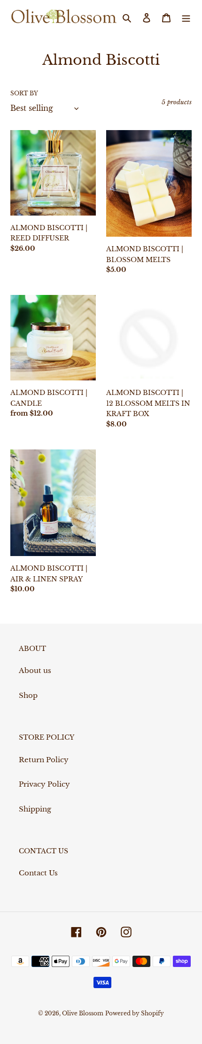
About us (35, 670)
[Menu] (186, 18)
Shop (28, 695)
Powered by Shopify (134, 1013)
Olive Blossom (82, 1013)
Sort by (24, 93)
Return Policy (44, 759)
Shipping (35, 808)
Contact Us (38, 872)
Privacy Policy (44, 784)
